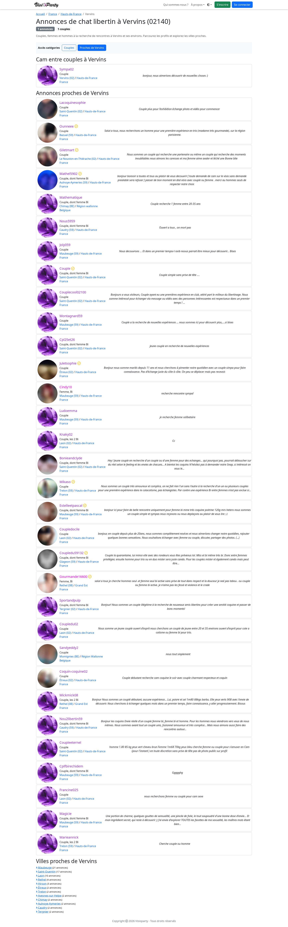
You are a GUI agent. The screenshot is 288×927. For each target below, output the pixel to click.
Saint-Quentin (46, 871)
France (52, 14)
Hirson (41, 883)
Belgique (65, 210)
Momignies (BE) (69, 656)
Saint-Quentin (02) (71, 111)
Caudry (42, 907)
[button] (209, 4)
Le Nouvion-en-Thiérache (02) (78, 159)
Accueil (40, 14)
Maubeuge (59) (69, 253)
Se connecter (242, 5)
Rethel (41, 879)
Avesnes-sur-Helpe (49, 895)
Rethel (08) (66, 585)
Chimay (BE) (67, 206)
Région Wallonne (92, 656)
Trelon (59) (66, 490)
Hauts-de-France (71, 14)
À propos (196, 5)
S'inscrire (222, 5)
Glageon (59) (68, 561)
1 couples (64, 29)
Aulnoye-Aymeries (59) (74, 182)
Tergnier (43, 911)
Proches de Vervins (92, 48)
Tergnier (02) (68, 609)
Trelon (41, 891)
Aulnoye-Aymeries (49, 903)
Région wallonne (87, 206)
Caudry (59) (67, 230)
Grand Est (81, 585)
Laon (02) (65, 443)
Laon (40, 875)
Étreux (41, 887)
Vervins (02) (67, 78)
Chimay (42, 899)
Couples (69, 48)
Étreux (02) (66, 372)
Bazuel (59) (66, 135)
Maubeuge (44, 867)
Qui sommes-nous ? (175, 5)
